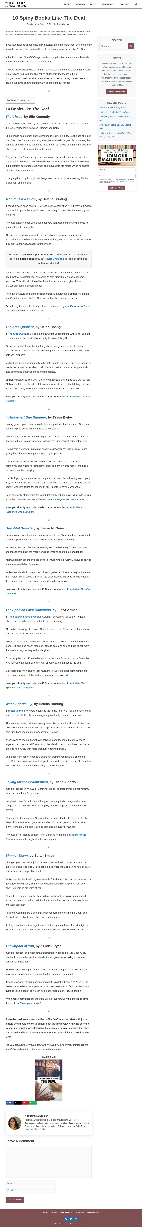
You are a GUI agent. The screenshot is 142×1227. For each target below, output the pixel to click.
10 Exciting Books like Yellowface (114, 112)
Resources (108, 4)
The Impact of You (20, 946)
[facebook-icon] (66, 1219)
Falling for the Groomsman (27, 782)
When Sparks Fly (19, 704)
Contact (124, 4)
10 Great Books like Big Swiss (112, 107)
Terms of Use (93, 1213)
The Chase (14, 116)
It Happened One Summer (26, 417)
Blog (93, 4)
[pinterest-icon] (76, 1219)
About (67, 4)
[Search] (131, 46)
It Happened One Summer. (70, 499)
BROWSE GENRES (116, 91)
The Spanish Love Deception (28, 610)
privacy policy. (84, 34)
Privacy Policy (66, 1213)
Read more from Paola (35, 1129)
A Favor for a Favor (21, 199)
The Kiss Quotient (20, 327)
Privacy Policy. (123, 181)
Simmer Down (17, 855)
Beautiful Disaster (64, 539)
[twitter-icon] (71, 1219)
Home (45, 1213)
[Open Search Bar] (136, 4)
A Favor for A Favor (79, 306)
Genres (80, 4)
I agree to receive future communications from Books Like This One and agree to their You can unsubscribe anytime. (116, 181)
